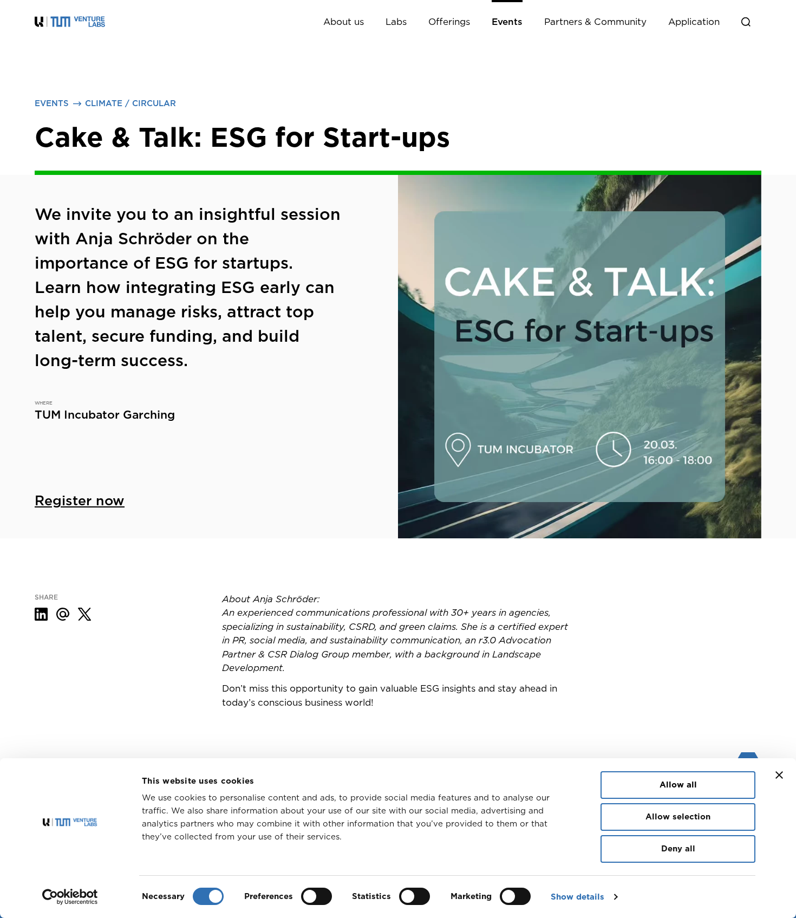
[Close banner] (779, 775)
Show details (577, 897)
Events (52, 103)
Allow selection (677, 817)
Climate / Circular (130, 103)
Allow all (678, 785)
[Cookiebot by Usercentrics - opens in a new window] (70, 897)
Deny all (678, 849)
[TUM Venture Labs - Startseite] (116, 21)
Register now (80, 500)
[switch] (316, 896)
